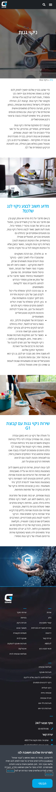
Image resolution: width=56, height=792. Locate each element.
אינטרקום (22, 648)
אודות (49, 612)
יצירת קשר (47, 638)
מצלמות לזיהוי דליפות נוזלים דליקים (37, 677)
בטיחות (23, 617)
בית (51, 79)
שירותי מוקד (21, 612)
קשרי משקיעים (45, 622)
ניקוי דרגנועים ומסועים (42, 682)
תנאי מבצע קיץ (45, 648)
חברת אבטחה (45, 698)
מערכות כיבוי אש (44, 708)
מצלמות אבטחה (45, 667)
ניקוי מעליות (46, 687)
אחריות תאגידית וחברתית (41, 628)
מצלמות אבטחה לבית (17, 653)
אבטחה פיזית (46, 692)
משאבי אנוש (21, 628)
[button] (50, 4)
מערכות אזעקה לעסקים (16, 643)
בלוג (49, 617)
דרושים (48, 633)
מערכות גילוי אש (44, 703)
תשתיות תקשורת (19, 633)
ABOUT (48, 643)
